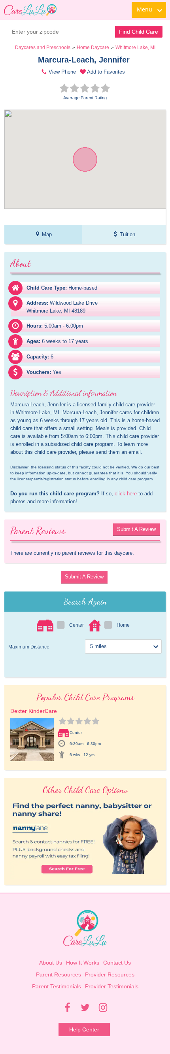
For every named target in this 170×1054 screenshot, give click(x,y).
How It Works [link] (82, 962)
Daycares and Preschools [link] (42, 47)
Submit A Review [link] (136, 529)
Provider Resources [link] (109, 974)
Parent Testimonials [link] (56, 986)
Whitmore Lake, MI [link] (135, 47)
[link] (30, 10)
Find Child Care (138, 31)
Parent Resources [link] (58, 974)
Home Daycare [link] (93, 47)
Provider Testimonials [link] (111, 986)
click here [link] (126, 494)
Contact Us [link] (117, 962)
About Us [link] (50, 962)
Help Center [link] (84, 1029)
